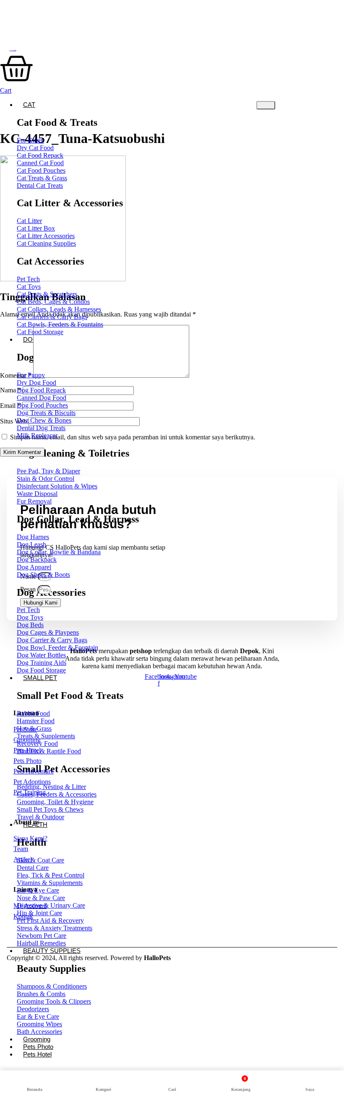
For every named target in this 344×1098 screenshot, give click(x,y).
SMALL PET (40, 677)
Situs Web (13, 421)
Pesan (28, 589)
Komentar (15, 375)
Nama (10, 390)
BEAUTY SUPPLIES (52, 950)
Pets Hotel (37, 1054)
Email (10, 405)
